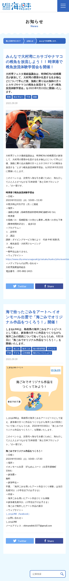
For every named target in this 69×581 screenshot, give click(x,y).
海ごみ (17, 348)
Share (50, 286)
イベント (52, 348)
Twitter (22, 286)
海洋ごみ (26, 348)
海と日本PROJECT (13, 41)
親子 (9, 348)
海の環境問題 (39, 348)
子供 (28, 97)
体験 (35, 97)
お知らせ (30, 41)
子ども (17, 353)
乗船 (9, 97)
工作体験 (26, 353)
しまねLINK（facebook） (18, 513)
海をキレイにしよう (42, 353)
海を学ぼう (19, 97)
